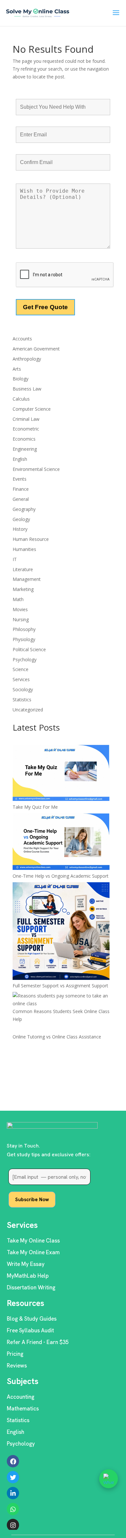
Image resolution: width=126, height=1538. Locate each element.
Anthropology (27, 359)
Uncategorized (28, 710)
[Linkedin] (13, 1493)
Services (21, 679)
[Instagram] (13, 1525)
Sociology (23, 689)
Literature (23, 569)
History (20, 529)
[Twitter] (13, 1477)
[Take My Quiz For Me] (61, 774)
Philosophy (24, 629)
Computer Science (32, 409)
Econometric (26, 429)
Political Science (29, 649)
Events (19, 479)
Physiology (24, 639)
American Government (36, 349)
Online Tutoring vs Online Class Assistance (57, 1037)
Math (18, 599)
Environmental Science (36, 469)
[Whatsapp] (13, 1509)
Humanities (24, 549)
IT (15, 559)
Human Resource (31, 539)
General (21, 499)
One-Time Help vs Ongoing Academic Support (61, 876)
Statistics (22, 699)
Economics (24, 439)
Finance (21, 489)
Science (20, 669)
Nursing (21, 619)
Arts (17, 369)
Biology (20, 379)
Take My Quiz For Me (35, 807)
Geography (24, 509)
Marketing (23, 589)
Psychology (25, 659)
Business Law (27, 389)
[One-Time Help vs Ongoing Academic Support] (61, 842)
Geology (21, 519)
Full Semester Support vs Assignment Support (60, 985)
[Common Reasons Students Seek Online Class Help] (63, 1000)
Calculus (21, 399)
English (20, 459)
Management (27, 579)
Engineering (25, 449)
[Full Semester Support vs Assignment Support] (61, 932)
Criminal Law (26, 419)
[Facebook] (13, 1461)
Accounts (22, 339)
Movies (20, 609)
